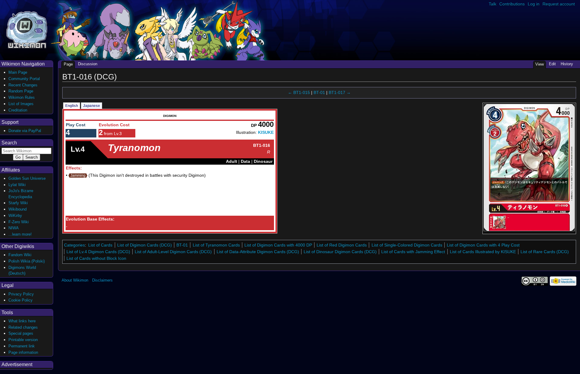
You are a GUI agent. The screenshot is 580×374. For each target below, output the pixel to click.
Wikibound (17, 209)
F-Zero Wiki (18, 222)
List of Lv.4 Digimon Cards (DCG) (98, 251)
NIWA (13, 228)
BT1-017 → (340, 92)
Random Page (20, 91)
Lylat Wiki (17, 184)
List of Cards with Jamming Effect (413, 251)
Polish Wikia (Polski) (26, 261)
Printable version (23, 339)
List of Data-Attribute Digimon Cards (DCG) (258, 251)
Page (68, 64)
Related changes (23, 327)
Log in (534, 4)
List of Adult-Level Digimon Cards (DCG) (173, 251)
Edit (552, 64)
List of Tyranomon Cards (216, 245)
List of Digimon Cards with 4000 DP (278, 245)
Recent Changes (22, 85)
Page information (23, 352)
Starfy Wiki (18, 203)
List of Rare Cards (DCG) (544, 251)
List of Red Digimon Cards (342, 245)
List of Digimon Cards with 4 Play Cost (483, 245)
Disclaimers (102, 280)
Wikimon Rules (21, 97)
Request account (559, 4)
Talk (492, 4)
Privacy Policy (21, 294)
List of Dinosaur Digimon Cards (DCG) (340, 251)
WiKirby (15, 215)
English (71, 106)
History (567, 64)
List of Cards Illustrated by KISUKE (483, 251)
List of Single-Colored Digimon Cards (407, 245)
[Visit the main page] (27, 29)
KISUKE (266, 132)
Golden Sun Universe (27, 178)
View (539, 64)
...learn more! (20, 234)
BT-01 (319, 92)
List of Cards (100, 245)
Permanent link (21, 346)
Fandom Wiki (19, 255)
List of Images (21, 104)
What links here (22, 321)
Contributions (512, 4)
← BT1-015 (299, 92)
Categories (74, 245)
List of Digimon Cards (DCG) (144, 245)
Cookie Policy (20, 300)
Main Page (17, 72)
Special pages (20, 333)
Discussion (87, 64)
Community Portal (24, 78)
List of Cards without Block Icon (96, 258)
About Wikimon (75, 280)
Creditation (17, 110)
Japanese (91, 106)
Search (9, 142)
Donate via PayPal (24, 130)
